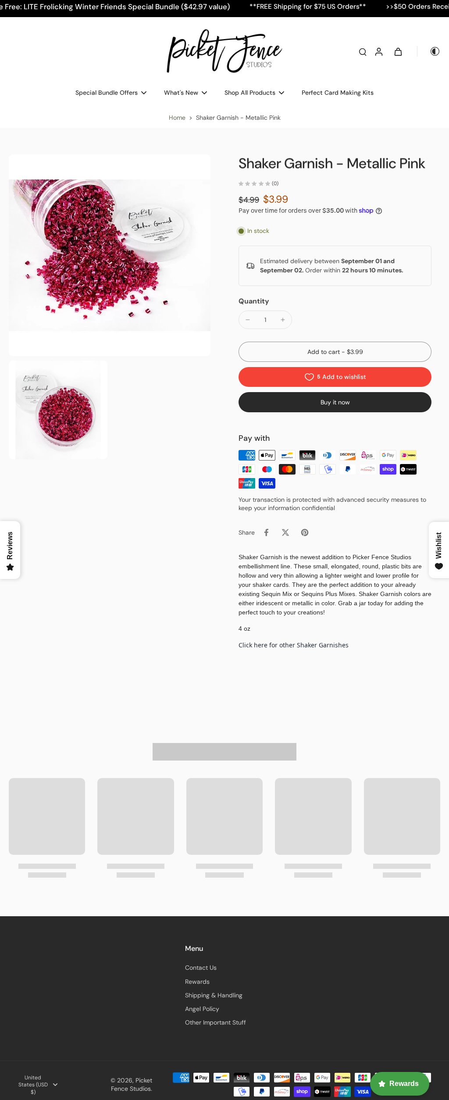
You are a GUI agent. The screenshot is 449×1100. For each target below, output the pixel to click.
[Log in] (378, 51)
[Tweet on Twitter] (285, 532)
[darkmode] (428, 51)
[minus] (248, 320)
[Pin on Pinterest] (304, 532)
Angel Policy (202, 1009)
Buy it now (335, 402)
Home (177, 117)
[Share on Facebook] (266, 532)
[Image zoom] (109, 255)
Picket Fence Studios (131, 1084)
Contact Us (201, 967)
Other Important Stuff (215, 1022)
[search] (362, 51)
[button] (335, 352)
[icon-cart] (397, 51)
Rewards (197, 982)
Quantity (254, 301)
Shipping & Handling (213, 995)
